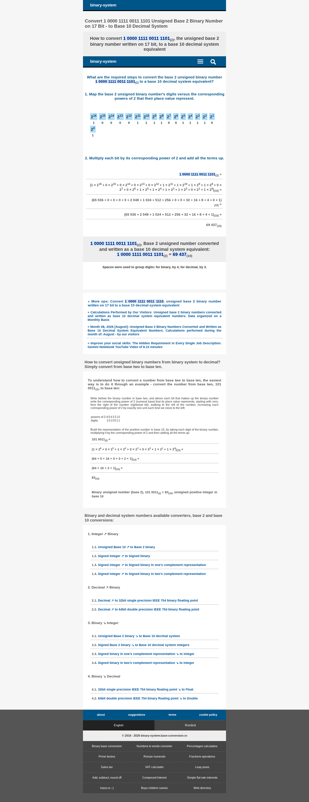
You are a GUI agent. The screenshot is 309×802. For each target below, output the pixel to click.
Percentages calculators (202, 746)
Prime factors (107, 756)
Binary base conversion (107, 746)
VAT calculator (154, 767)
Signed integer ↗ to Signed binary (124, 556)
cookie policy (208, 714)
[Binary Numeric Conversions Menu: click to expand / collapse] (202, 61)
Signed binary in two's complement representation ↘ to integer (146, 663)
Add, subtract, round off (106, 777)
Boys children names (154, 787)
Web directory (202, 787)
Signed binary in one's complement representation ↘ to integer (146, 654)
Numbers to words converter (154, 746)
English (119, 725)
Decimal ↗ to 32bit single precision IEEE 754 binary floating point (148, 600)
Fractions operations (202, 756)
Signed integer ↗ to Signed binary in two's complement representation (152, 574)
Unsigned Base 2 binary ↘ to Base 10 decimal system (139, 636)
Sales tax (107, 767)
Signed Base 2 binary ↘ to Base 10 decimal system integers (143, 645)
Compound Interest (154, 777)
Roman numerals (154, 756)
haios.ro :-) (107, 787)
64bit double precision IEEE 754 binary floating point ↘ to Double (148, 698)
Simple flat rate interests (202, 777)
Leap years (202, 767)
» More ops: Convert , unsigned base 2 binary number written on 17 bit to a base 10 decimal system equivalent (154, 303)
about (101, 714)
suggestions (136, 714)
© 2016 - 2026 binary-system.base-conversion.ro (154, 735)
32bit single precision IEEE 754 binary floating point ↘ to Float (145, 689)
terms (172, 714)
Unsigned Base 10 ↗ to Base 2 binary (126, 547)
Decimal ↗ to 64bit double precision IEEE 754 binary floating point (148, 609)
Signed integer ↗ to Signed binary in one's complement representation (152, 565)
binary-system (103, 5)
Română (190, 725)
